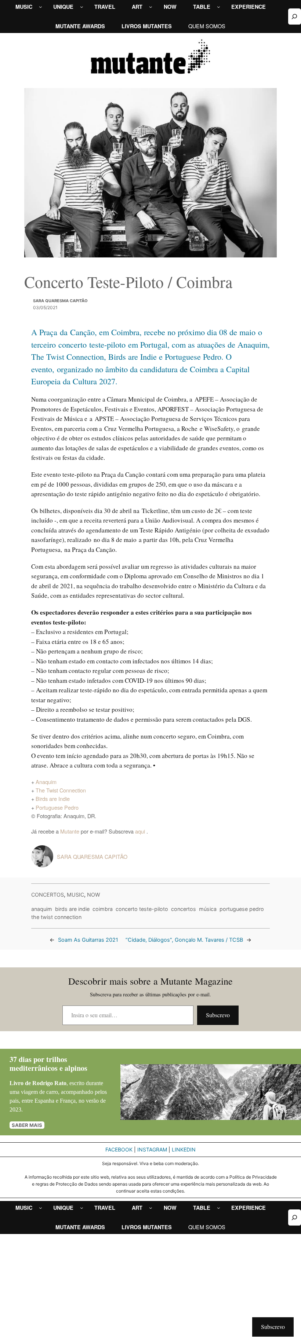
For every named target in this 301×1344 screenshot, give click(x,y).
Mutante (69, 831)
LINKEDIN (184, 1149)
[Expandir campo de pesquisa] (294, 16)
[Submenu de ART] (150, 6)
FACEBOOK (119, 1149)
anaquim (41, 909)
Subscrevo (218, 1015)
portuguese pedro (242, 909)
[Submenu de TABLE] (218, 6)
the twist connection (56, 917)
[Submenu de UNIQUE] (81, 6)
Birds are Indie (53, 798)
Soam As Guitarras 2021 (88, 940)
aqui (140, 831)
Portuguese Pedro (57, 807)
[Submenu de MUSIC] (40, 6)
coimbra (103, 909)
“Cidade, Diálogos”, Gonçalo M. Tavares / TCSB (184, 940)
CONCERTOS (47, 894)
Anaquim (46, 781)
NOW (93, 894)
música (208, 909)
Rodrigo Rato (49, 1083)
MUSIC (75, 894)
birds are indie (72, 909)
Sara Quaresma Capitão (60, 300)
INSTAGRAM (152, 1149)
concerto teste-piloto (142, 909)
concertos (183, 909)
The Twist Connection (61, 790)
